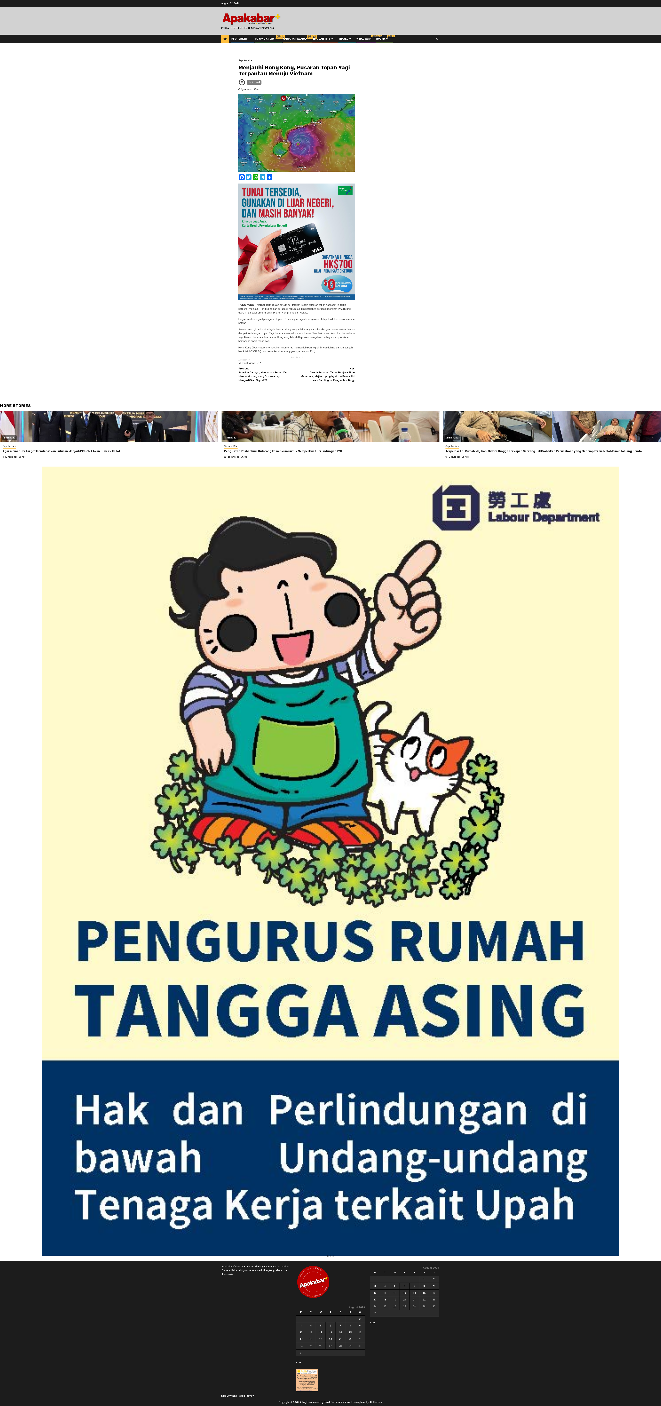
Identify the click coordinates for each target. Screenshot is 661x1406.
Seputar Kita (245, 60)
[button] (327, 1256)
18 (310, 1339)
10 (301, 1332)
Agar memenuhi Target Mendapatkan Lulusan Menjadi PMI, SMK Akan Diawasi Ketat (61, 451)
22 (350, 1339)
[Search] (437, 38)
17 (301, 1339)
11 (310, 1332)
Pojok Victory (266, 38)
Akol (258, 89)
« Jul (298, 1362)
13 (330, 1332)
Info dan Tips (321, 38)
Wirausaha (363, 38)
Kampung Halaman (295, 38)
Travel (343, 38)
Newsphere (359, 1402)
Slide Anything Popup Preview (237, 1395)
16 (360, 1332)
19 (320, 1339)
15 (350, 1332)
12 (320, 1332)
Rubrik (382, 38)
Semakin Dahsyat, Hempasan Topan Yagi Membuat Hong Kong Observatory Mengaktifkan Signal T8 (263, 374)
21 (340, 1339)
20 (330, 1339)
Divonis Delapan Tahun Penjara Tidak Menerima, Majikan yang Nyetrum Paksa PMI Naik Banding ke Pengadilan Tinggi (328, 374)
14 (340, 1332)
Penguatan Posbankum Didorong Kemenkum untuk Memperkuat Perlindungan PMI (283, 451)
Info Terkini (239, 38)
